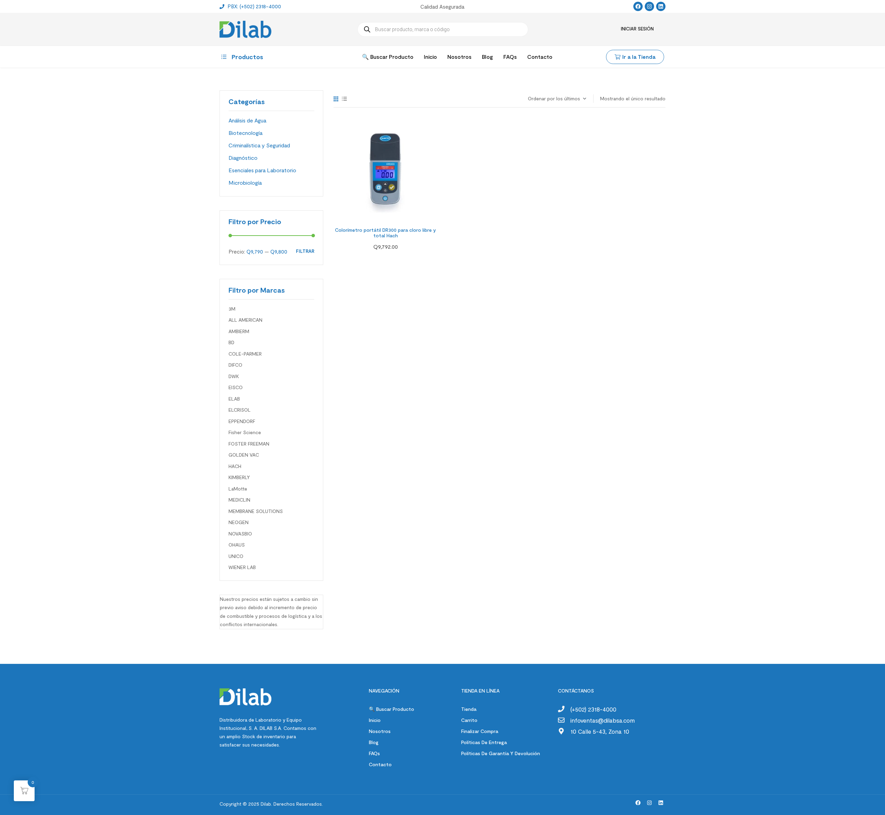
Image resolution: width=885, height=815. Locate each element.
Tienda (468, 709)
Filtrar (305, 251)
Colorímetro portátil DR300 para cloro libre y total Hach (385, 233)
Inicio (375, 720)
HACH (235, 466)
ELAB (234, 399)
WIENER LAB (242, 567)
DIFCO (235, 365)
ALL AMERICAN (245, 320)
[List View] (344, 98)
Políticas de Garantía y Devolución (500, 753)
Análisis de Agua (247, 120)
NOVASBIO (240, 534)
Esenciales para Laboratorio (262, 170)
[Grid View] (336, 98)
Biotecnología (245, 132)
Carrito (469, 720)
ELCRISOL (240, 410)
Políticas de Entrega (484, 742)
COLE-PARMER (245, 354)
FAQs (374, 753)
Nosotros (380, 731)
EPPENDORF (242, 421)
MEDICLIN (239, 500)
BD (231, 342)
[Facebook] (638, 6)
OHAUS (237, 545)
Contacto (380, 764)
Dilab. (265, 804)
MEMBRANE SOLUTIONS (256, 511)
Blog (374, 742)
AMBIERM (239, 331)
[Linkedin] (660, 6)
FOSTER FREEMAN (249, 444)
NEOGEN (239, 522)
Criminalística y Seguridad (259, 145)
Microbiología (245, 182)
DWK (234, 376)
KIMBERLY (239, 477)
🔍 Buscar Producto (391, 709)
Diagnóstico (243, 157)
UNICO (236, 556)
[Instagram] (649, 6)
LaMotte (238, 489)
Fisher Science (245, 432)
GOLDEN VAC (244, 455)
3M (232, 309)
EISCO (236, 387)
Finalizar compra (479, 731)
